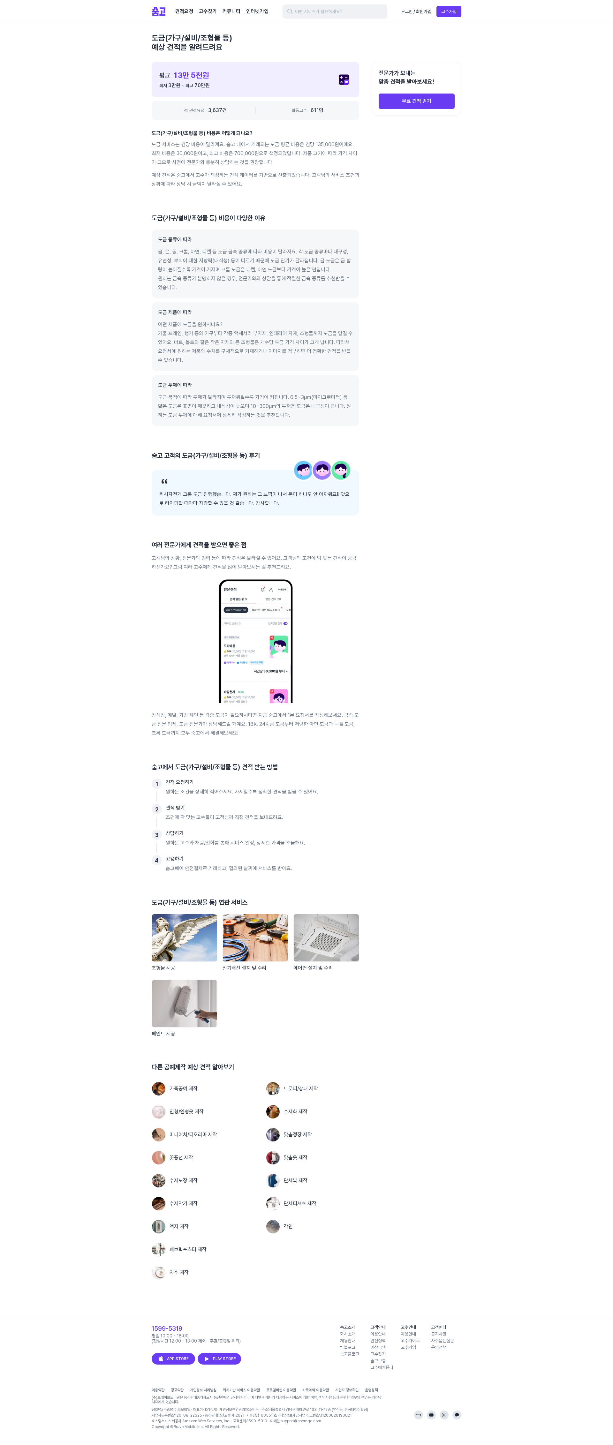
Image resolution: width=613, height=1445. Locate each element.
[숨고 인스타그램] (444, 1415)
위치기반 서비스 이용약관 (241, 1390)
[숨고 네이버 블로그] (418, 1415)
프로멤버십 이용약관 (281, 1390)
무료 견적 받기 (416, 101)
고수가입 (449, 11)
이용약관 (158, 1390)
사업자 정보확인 (347, 1390)
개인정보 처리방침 (203, 1390)
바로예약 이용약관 (315, 1390)
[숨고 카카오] (456, 1415)
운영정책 (371, 1390)
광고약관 (177, 1390)
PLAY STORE (224, 1359)
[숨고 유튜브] (431, 1415)
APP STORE (178, 1359)
